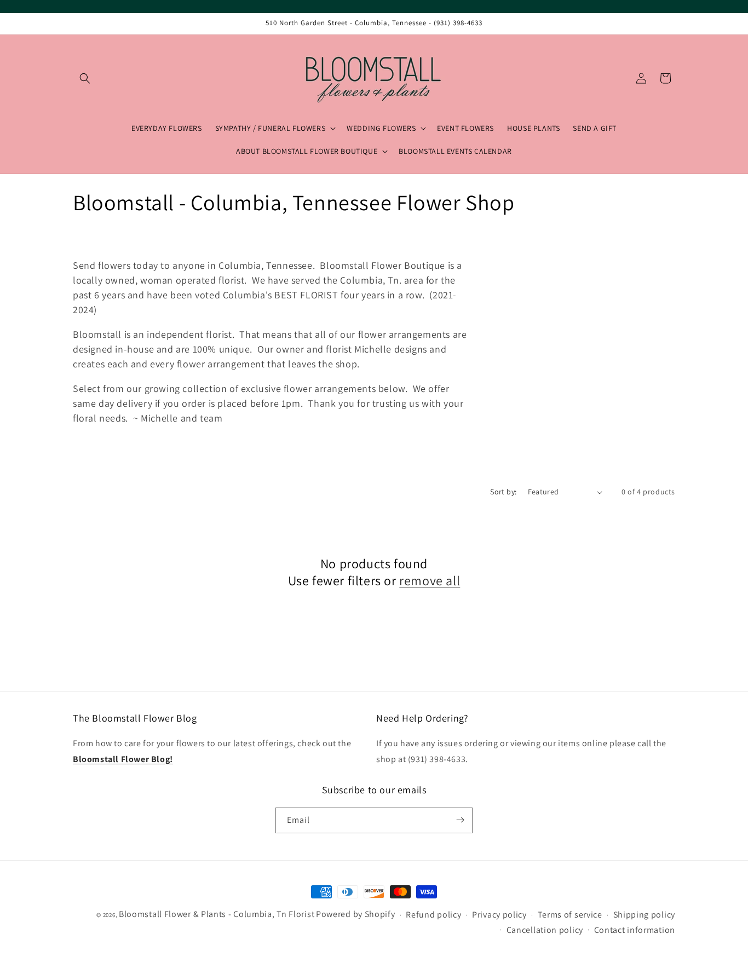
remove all (429, 580)
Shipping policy (644, 915)
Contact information (634, 930)
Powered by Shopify (355, 914)
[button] (85, 78)
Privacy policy (499, 915)
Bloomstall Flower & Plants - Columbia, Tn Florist (216, 914)
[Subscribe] (460, 820)
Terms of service (570, 915)
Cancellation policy (545, 930)
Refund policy (433, 915)
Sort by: (503, 492)
